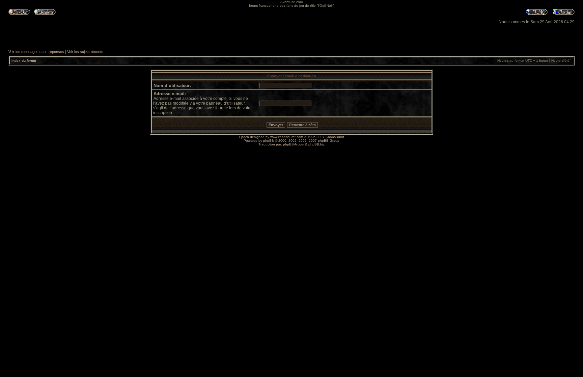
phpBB (268, 140)
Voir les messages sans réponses (36, 52)
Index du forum (23, 60)
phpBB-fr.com (293, 144)
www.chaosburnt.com (286, 137)
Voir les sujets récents (85, 52)
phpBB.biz (316, 144)
